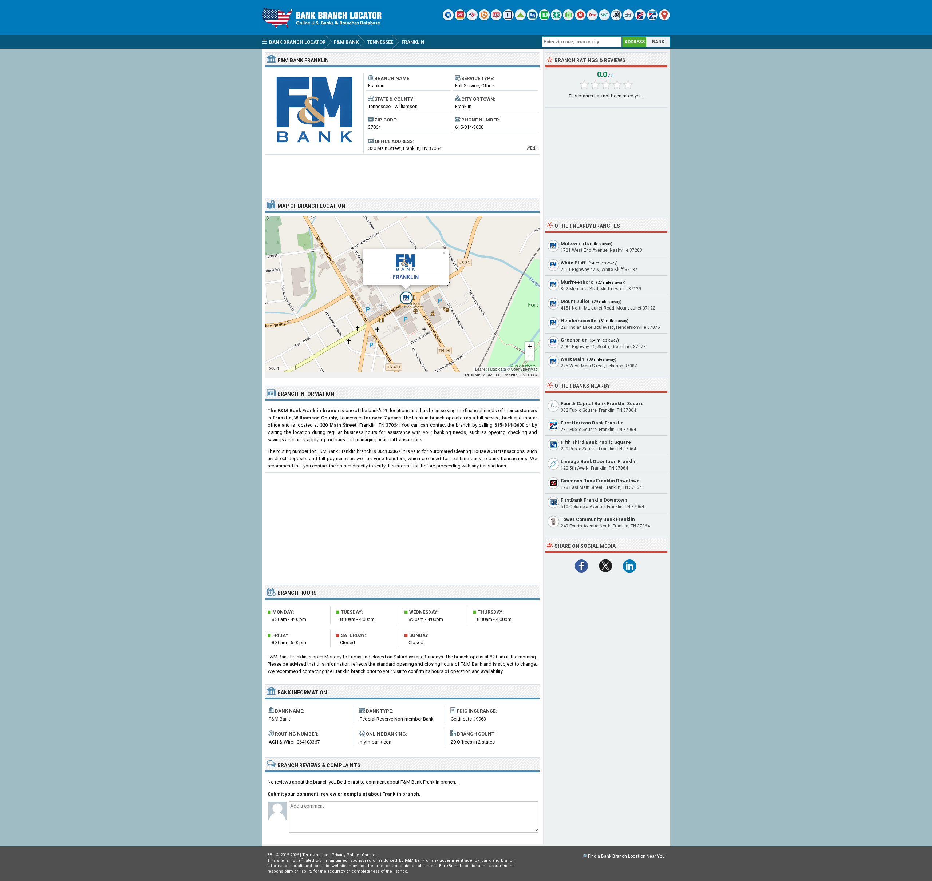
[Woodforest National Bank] (616, 18)
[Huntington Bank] (568, 18)
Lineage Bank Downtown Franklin (599, 461)
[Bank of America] (472, 18)
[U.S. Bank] (496, 18)
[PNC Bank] (484, 18)
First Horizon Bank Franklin (592, 423)
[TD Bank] (544, 18)
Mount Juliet (575, 301)
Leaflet (481, 369)
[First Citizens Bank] (640, 18)
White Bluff (573, 263)
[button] (402, 294)
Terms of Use (315, 855)
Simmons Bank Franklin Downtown (600, 480)
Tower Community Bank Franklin (598, 519)
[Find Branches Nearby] (664, 18)
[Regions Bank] (520, 18)
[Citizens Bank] (556, 18)
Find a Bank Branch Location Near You (626, 856)
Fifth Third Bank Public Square (596, 442)
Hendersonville (578, 320)
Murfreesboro (577, 282)
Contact (369, 855)
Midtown (570, 243)
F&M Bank (279, 719)
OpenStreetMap (524, 369)
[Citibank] (628, 18)
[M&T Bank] (604, 18)
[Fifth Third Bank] (532, 18)
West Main (572, 359)
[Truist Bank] (508, 18)
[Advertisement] (402, 173)
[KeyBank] (592, 18)
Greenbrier (574, 340)
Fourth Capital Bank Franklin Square (602, 403)
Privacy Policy (345, 855)
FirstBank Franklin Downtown (594, 500)
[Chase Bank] (448, 18)
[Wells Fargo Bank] (460, 18)
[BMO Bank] (580, 18)
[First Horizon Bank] (652, 18)
